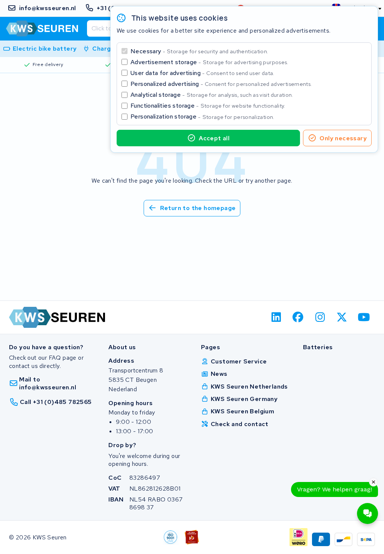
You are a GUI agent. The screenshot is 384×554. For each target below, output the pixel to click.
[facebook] (298, 317)
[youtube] (364, 317)
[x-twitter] (342, 317)
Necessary (199, 51)
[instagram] (320, 317)
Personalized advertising (221, 84)
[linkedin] (276, 317)
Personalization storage (202, 116)
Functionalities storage (207, 106)
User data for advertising (202, 73)
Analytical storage (211, 95)
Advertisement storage (209, 62)
